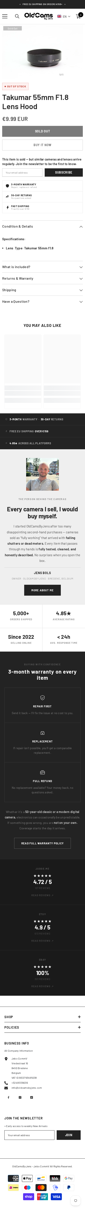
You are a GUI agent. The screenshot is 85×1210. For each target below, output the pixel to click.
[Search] (17, 16)
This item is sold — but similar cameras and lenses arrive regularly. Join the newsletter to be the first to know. (42, 161)
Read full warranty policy (42, 843)
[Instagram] (20, 1097)
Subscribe (63, 172)
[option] (42, 52)
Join (68, 1135)
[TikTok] (31, 1097)
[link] (23, 393)
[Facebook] (8, 1097)
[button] (64, 16)
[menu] (4, 16)
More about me (42, 590)
